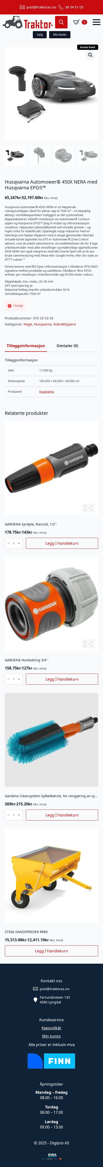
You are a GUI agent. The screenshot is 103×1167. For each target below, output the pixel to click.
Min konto (51, 1036)
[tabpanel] (51, 377)
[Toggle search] (61, 22)
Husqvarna (43, 324)
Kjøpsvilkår (52, 1028)
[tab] (26, 346)
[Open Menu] (96, 22)
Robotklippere (64, 324)
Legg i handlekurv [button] (62, 543)
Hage (28, 324)
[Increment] (19, 543)
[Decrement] (8, 543)
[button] (90, 55)
